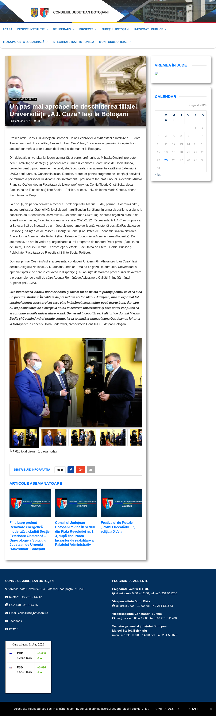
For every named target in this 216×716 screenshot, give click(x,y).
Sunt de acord (167, 709)
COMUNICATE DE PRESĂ (23, 99)
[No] (211, 709)
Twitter (13, 629)
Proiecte (86, 29)
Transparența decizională (23, 42)
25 (166, 160)
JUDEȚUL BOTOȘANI (115, 29)
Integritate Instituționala (73, 42)
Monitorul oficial (113, 42)
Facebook (15, 621)
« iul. (158, 174)
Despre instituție (31, 29)
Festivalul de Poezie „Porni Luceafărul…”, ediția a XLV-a (118, 527)
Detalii (193, 709)
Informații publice (148, 29)
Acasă (7, 29)
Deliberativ (62, 29)
